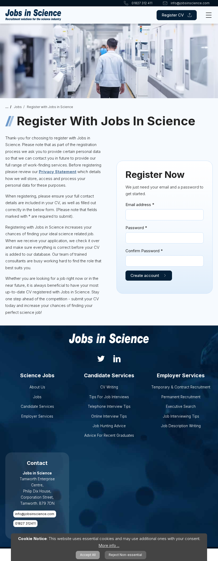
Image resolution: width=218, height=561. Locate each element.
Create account (145, 275)
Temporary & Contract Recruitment (180, 387)
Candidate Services (37, 406)
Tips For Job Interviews (109, 397)
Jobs (18, 107)
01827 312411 (25, 523)
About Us (37, 387)
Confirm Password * (144, 250)
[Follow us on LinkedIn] (117, 358)
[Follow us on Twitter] (101, 358)
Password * (136, 227)
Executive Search (181, 406)
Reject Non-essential (125, 555)
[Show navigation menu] (209, 15)
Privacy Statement (57, 171)
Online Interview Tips (109, 416)
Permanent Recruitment (180, 397)
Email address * (139, 204)
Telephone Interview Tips (109, 406)
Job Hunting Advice (109, 426)
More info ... (109, 545)
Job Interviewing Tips (181, 416)
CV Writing (109, 387)
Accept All (88, 555)
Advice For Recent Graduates (109, 435)
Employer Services (37, 416)
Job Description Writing (181, 426)
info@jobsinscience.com (34, 514)
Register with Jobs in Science (50, 107)
